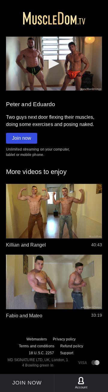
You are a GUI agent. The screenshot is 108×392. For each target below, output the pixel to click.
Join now (21, 138)
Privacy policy (64, 339)
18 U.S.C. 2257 (41, 353)
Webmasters (36, 339)
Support (66, 353)
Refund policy (71, 346)
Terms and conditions (36, 346)
